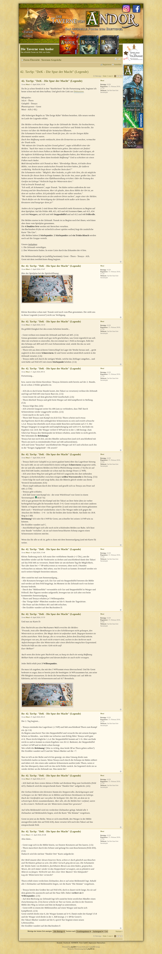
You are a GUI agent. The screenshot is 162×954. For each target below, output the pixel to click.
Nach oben (120, 261)
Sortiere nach (71, 931)
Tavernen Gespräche (51, 60)
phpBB (73, 947)
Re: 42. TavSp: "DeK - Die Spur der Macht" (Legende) (51, 266)
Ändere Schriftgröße (119, 59)
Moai (28, 84)
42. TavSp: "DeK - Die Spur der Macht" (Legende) (54, 72)
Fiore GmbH (83, 943)
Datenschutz (101, 943)
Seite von (107, 76)
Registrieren (107, 64)
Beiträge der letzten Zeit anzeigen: (40, 931)
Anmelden (117, 64)
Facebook (67, 943)
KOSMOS (74, 943)
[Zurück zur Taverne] (27, 33)
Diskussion (79, 91)
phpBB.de (91, 949)
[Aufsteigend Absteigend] (100, 931)
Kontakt (59, 943)
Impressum (92, 943)
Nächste (118, 931)
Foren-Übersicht (32, 60)
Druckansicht (115, 59)
